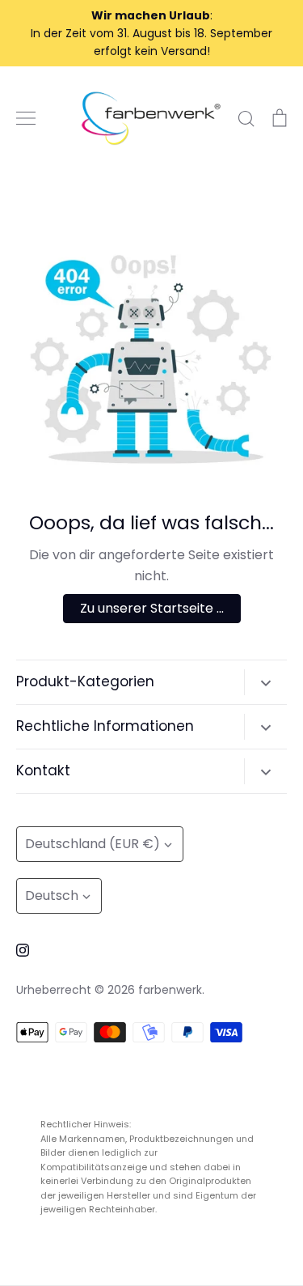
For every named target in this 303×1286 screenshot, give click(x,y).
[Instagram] (22, 950)
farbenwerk (170, 990)
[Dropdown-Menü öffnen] (265, 682)
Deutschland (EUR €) (92, 843)
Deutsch (51, 895)
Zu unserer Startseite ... (152, 608)
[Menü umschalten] (26, 118)
